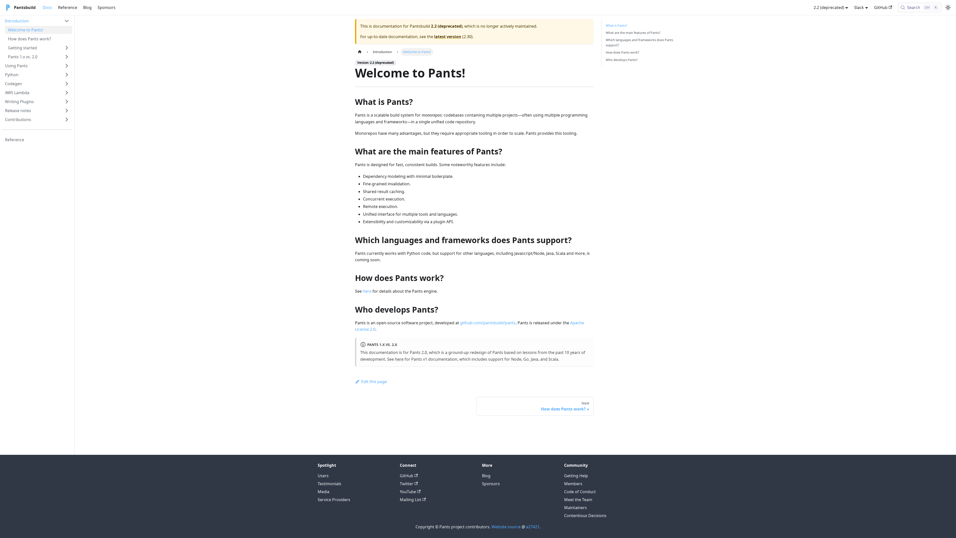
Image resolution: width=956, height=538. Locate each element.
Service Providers (334, 499)
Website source (506, 527)
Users (323, 475)
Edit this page (374, 381)
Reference (67, 7)
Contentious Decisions (585, 515)
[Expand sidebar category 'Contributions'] (66, 120)
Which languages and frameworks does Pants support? (639, 42)
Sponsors (107, 7)
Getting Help (576, 475)
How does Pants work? (622, 52)
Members (573, 483)
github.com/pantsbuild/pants (488, 323)
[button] (37, 21)
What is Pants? (616, 25)
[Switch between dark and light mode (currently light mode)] (948, 7)
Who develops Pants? (622, 60)
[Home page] (359, 52)
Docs (47, 7)
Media (323, 491)
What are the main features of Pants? (633, 32)
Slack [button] (859, 7)
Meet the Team (578, 499)
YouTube (408, 491)
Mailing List (410, 499)
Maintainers (575, 507)
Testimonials (329, 483)
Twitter (406, 483)
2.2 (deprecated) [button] (829, 7)
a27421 (532, 527)
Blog (87, 7)
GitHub (881, 7)
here (367, 291)
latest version (447, 36)
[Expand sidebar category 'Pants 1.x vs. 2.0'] (66, 57)
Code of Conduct (580, 491)
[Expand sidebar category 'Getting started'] (66, 48)
